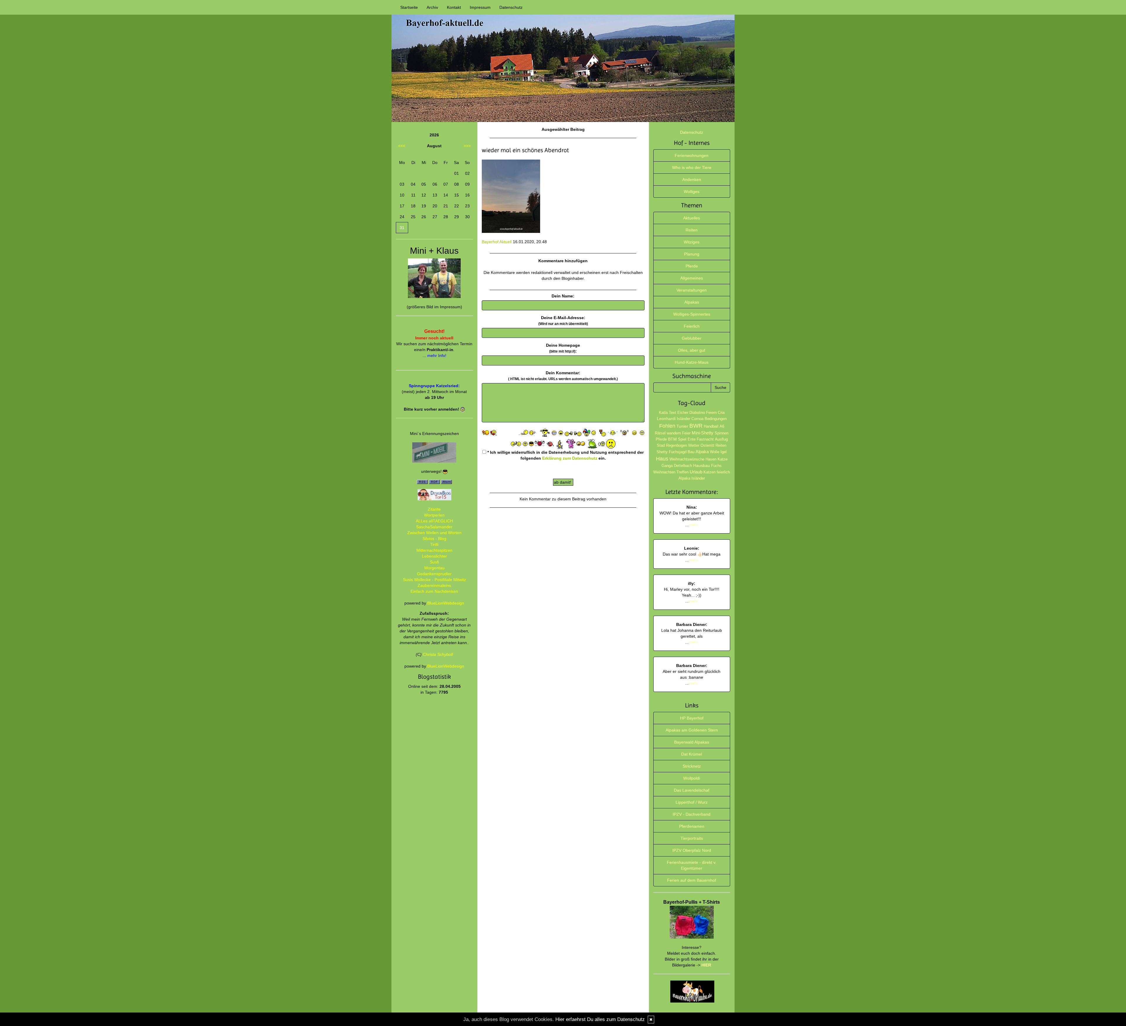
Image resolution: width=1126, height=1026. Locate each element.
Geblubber (691, 338)
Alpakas (691, 302)
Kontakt (454, 7)
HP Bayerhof (691, 718)
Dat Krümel (691, 754)
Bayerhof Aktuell (497, 241)
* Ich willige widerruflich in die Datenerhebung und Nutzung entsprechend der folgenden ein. (565, 455)
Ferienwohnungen (691, 155)
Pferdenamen (691, 826)
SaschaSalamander (434, 526)
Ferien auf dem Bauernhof (691, 880)
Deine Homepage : (563, 348)
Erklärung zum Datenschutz (569, 458)
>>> (467, 145)
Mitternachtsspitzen (434, 550)
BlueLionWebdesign (445, 603)
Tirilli (434, 544)
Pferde (692, 266)
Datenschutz (511, 7)
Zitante (434, 509)
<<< (401, 145)
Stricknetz (692, 766)
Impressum (480, 7)
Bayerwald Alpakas (691, 742)
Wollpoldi (691, 778)
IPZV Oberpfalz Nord (691, 850)
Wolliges (691, 191)
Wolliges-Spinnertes (691, 314)
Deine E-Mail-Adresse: (563, 320)
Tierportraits (692, 838)
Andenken (691, 179)
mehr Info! (436, 355)
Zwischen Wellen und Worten (434, 532)
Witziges (691, 242)
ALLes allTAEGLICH (434, 521)
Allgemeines (691, 278)
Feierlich (692, 326)
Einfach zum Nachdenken (434, 591)
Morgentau (434, 568)
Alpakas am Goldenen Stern (692, 730)
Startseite (409, 7)
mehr (693, 524)
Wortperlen (434, 515)
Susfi (434, 562)
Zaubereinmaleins (434, 585)
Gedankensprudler (434, 573)
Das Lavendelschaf (691, 790)
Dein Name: (563, 296)
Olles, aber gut (691, 350)
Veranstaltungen (691, 290)
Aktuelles (691, 218)
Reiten (692, 230)
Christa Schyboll (438, 654)
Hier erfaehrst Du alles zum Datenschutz (600, 1019)
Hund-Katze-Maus (691, 362)
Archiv (432, 7)
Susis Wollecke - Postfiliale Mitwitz (434, 579)
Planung (691, 254)
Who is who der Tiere (691, 167)
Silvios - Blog (434, 538)
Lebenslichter (434, 556)
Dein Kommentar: (563, 375)
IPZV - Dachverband (691, 814)
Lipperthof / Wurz (692, 802)
